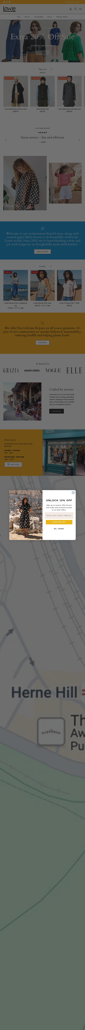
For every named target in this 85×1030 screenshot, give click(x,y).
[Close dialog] (73, 492)
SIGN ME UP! (59, 522)
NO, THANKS (59, 529)
